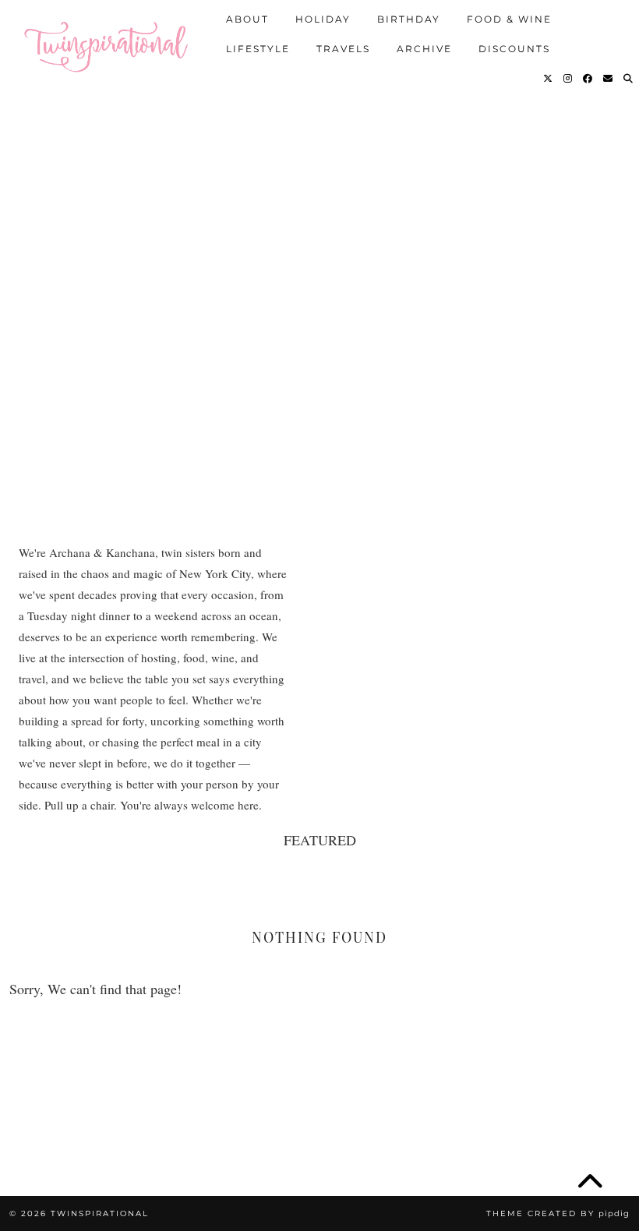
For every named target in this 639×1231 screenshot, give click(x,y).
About (247, 19)
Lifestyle (258, 49)
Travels (343, 49)
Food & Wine (509, 19)
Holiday (323, 19)
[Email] (608, 78)
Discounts (514, 49)
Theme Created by (558, 1213)
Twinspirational (100, 1213)
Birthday (408, 19)
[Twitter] (548, 78)
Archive (424, 49)
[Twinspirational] (110, 43)
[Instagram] (568, 78)
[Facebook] (588, 78)
